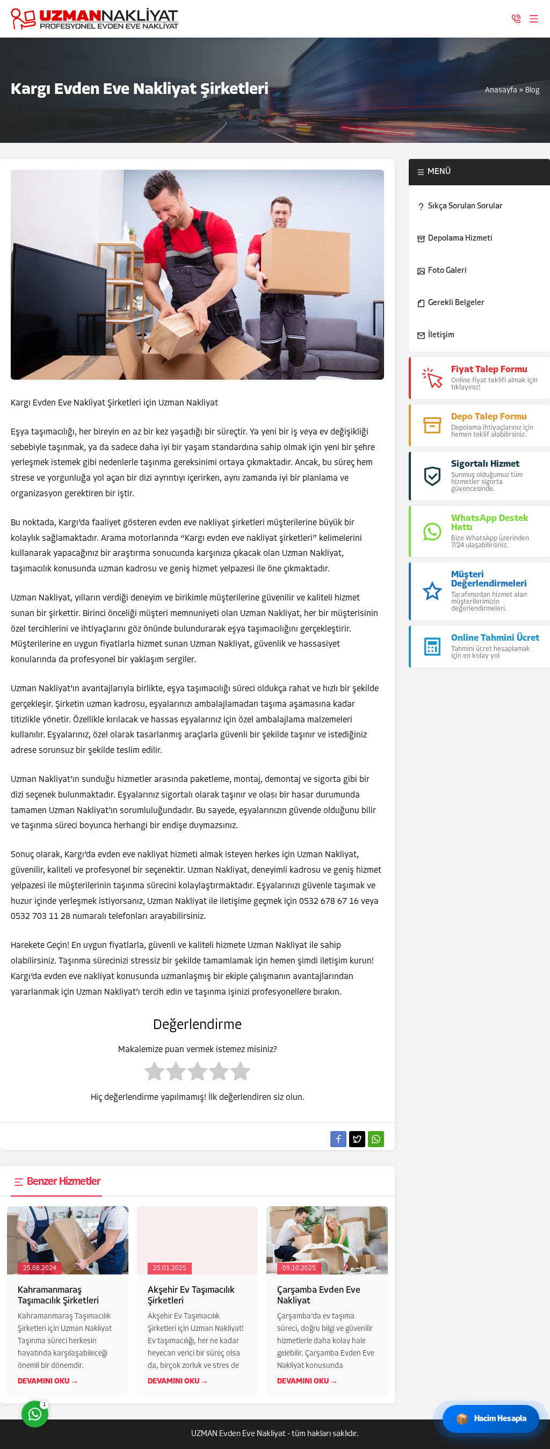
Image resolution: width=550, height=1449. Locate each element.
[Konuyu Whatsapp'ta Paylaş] (376, 1139)
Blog (532, 90)
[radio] (154, 1074)
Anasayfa (501, 90)
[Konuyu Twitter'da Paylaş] (357, 1139)
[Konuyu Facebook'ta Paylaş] (338, 1139)
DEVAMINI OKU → (48, 1382)
